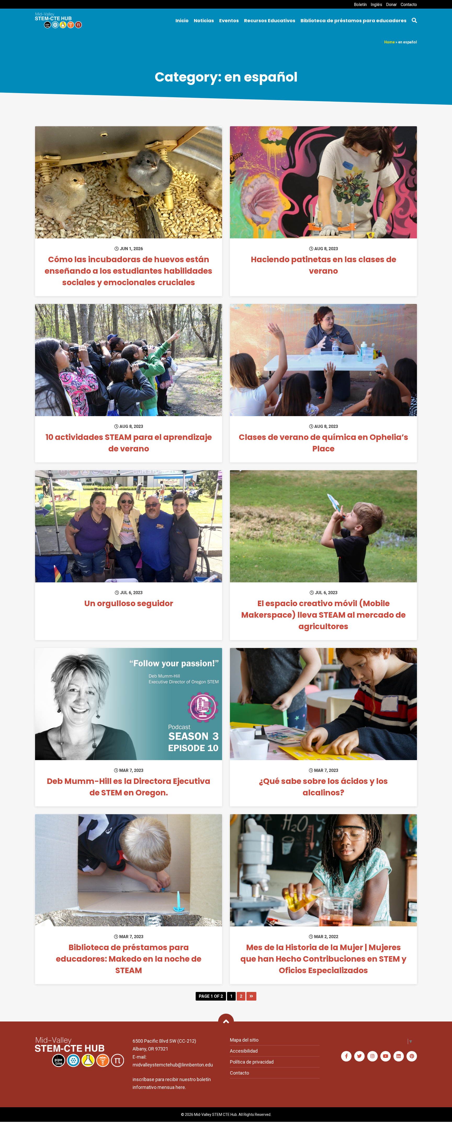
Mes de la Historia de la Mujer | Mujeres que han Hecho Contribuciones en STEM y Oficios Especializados (323, 959)
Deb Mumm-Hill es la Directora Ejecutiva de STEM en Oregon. (128, 787)
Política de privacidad (252, 1062)
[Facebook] (346, 1056)
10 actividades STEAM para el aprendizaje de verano (129, 443)
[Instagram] (372, 1056)
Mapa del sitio (244, 1040)
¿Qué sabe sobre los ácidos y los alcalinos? (323, 787)
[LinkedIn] (398, 1056)
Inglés (376, 4)
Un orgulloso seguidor (128, 603)
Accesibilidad (244, 1051)
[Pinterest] (411, 1056)
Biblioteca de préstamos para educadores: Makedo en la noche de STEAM (128, 959)
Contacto (409, 4)
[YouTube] (385, 1056)
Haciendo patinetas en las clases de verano (323, 265)
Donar (391, 4)
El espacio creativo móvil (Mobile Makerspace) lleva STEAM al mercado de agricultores (323, 615)
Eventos (229, 20)
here (180, 1087)
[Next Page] (251, 996)
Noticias (204, 20)
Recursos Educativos (269, 20)
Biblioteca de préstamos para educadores (353, 20)
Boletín (360, 4)
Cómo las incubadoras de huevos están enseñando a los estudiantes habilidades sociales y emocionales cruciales (128, 271)
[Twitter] (359, 1056)
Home (389, 42)
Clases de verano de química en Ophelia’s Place (323, 443)
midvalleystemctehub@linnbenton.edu (173, 1064)
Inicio (182, 20)
